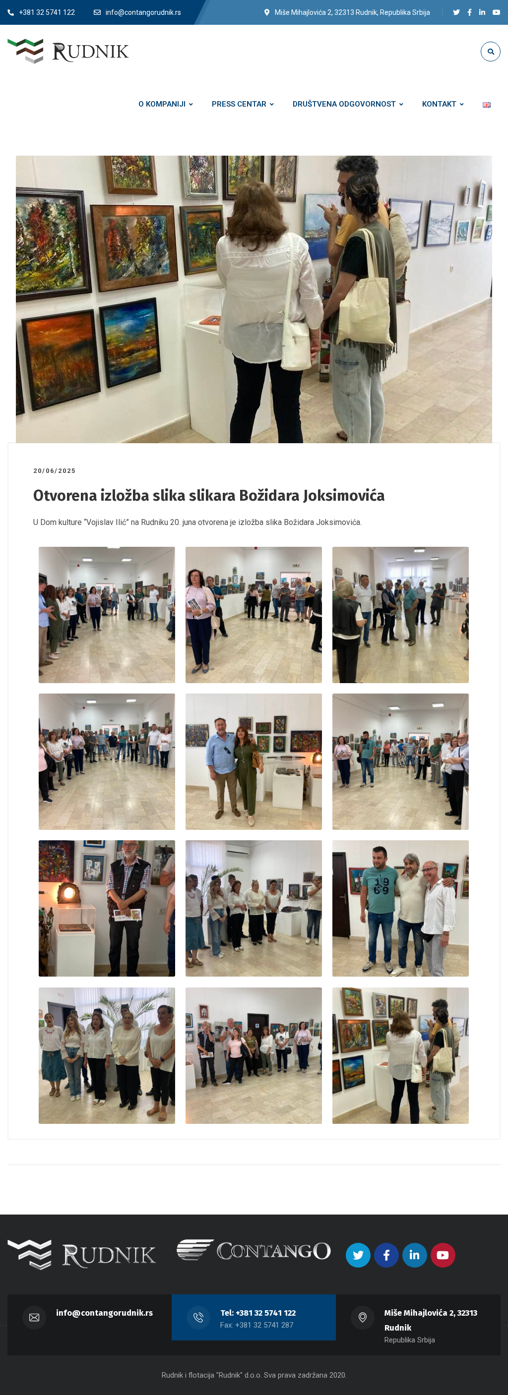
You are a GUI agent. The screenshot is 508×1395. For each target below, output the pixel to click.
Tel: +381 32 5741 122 (258, 1313)
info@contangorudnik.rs (104, 1313)
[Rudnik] (68, 51)
